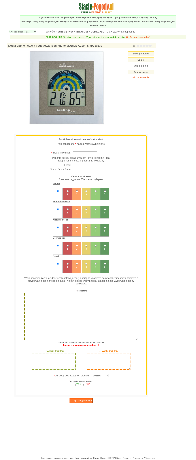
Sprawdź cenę (141, 72)
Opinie (141, 60)
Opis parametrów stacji (126, 17)
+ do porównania (140, 77)
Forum (103, 25)
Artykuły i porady (148, 17)
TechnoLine (82, 32)
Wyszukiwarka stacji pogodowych (57, 17)
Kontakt (94, 25)
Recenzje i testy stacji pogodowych (40, 21)
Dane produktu (141, 53)
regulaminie (111, 37)
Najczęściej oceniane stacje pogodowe (120, 21)
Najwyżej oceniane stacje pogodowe (79, 21)
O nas (96, 458)
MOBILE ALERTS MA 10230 (105, 32)
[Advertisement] (81, 429)
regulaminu (86, 458)
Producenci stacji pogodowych (158, 21)
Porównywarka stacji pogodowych (94, 17)
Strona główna (65, 32)
